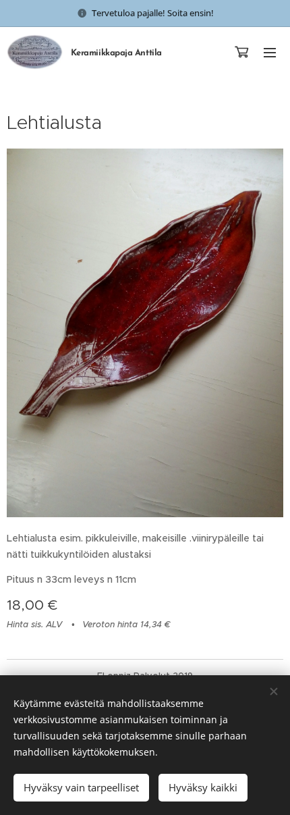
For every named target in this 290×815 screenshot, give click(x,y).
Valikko (269, 51)
